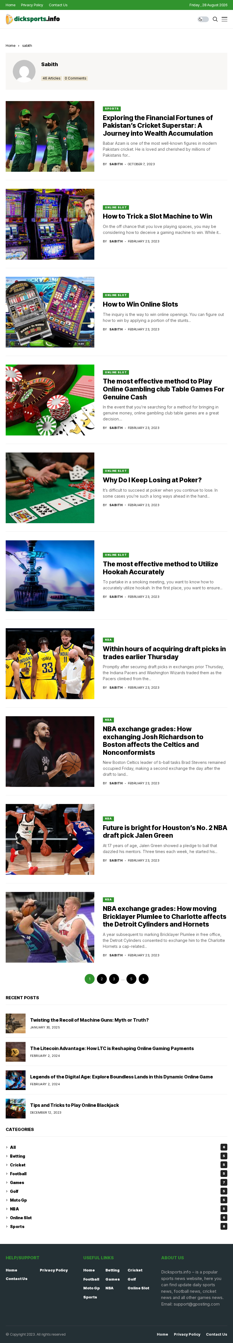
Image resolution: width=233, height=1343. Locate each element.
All (117, 1147)
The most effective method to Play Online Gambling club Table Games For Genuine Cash (163, 389)
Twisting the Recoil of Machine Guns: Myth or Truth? (89, 1020)
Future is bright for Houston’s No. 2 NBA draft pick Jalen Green (165, 832)
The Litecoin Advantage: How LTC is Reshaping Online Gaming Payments (112, 1048)
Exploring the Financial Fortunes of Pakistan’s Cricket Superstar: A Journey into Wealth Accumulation (158, 125)
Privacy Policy (54, 1270)
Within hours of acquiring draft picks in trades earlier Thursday (164, 653)
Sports (112, 108)
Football (117, 1173)
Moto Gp (117, 1200)
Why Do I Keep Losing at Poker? (152, 480)
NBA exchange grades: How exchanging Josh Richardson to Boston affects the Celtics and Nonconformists (153, 741)
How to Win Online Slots (140, 304)
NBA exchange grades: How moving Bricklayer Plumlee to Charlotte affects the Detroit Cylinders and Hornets (164, 916)
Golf (117, 1191)
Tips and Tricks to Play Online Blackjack (74, 1105)
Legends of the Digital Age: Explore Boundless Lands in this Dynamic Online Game (121, 1077)
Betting (117, 1156)
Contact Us (17, 1278)
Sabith (49, 64)
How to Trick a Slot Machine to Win (157, 216)
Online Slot (116, 207)
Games (117, 1182)
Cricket (117, 1164)
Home (10, 45)
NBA (108, 639)
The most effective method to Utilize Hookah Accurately (160, 568)
